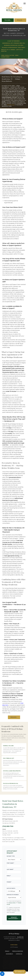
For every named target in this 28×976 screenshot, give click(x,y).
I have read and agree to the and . (14, 902)
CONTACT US (19, 953)
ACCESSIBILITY (9, 953)
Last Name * (10, 869)
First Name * (10, 863)
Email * (9, 875)
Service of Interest (13, 894)
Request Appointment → (14, 918)
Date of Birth (11, 888)
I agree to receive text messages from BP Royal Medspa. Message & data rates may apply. (13, 910)
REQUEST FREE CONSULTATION (15, 717)
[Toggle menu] (24, 3)
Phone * (9, 882)
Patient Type (11, 856)
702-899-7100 (9, 20)
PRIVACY (7, 951)
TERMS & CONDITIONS (17, 951)
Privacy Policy (12, 902)
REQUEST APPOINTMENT (21, 20)
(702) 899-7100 (10, 104)
